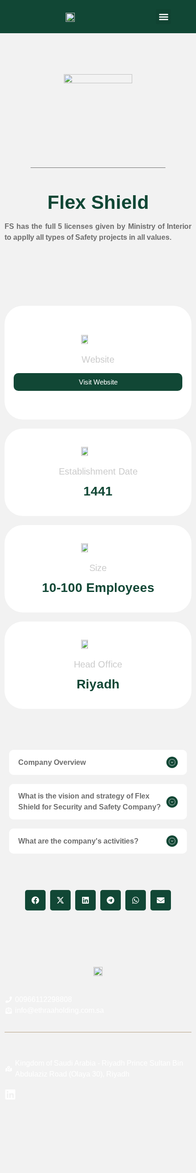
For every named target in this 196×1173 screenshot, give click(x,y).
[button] (163, 16)
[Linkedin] (10, 1094)
